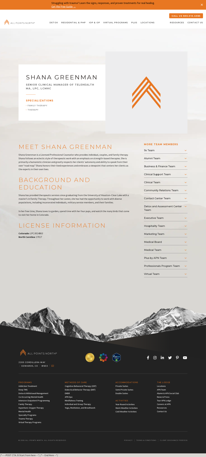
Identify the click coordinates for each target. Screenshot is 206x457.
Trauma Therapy (26, 418)
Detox (53, 22)
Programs (25, 382)
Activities (122, 400)
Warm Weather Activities (127, 408)
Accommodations (127, 382)
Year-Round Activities (125, 404)
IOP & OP (94, 22)
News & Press (163, 397)
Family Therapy (25, 404)
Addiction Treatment (28, 386)
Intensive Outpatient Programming (34, 400)
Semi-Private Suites (124, 389)
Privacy (128, 440)
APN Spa (68, 397)
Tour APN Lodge (164, 400)
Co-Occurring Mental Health (31, 397)
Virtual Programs (115, 22)
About (162, 22)
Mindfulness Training (74, 400)
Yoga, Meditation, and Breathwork (80, 407)
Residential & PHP (73, 22)
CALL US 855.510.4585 (186, 16)
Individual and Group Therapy (78, 404)
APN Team (161, 389)
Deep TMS (23, 389)
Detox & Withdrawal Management (33, 393)
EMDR (67, 393)
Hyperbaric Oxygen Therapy (31, 407)
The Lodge (163, 382)
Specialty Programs (27, 415)
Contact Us (195, 22)
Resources (177, 22)
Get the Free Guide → (63, 6)
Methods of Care (76, 382)
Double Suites (122, 393)
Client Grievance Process (173, 440)
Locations (148, 22)
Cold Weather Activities (126, 411)
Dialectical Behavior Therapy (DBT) (80, 389)
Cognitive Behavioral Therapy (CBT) (80, 386)
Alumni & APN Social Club (168, 393)
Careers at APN (164, 404)
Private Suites (122, 386)
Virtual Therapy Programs (30, 422)
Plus (134, 22)
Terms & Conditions (146, 440)
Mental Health (25, 411)
